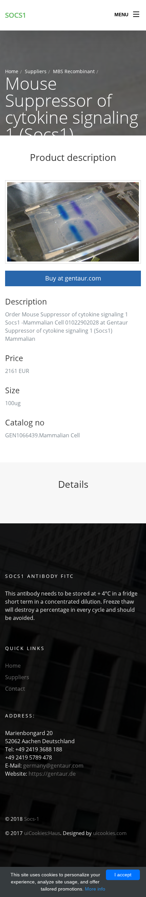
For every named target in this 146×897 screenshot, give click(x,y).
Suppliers (36, 71)
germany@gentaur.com (53, 765)
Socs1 (15, 15)
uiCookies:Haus (42, 833)
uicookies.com (110, 833)
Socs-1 (31, 818)
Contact (15, 688)
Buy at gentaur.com (73, 278)
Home (11, 71)
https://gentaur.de (52, 773)
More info (95, 889)
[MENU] (136, 13)
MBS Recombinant (74, 71)
